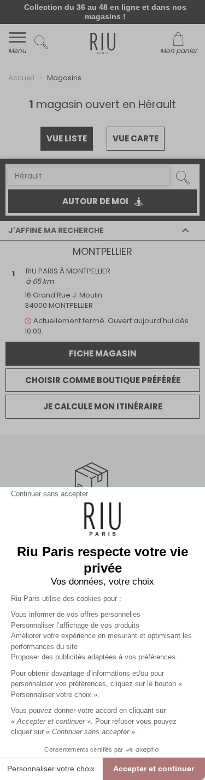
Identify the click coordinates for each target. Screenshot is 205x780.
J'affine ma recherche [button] (56, 231)
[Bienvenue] (103, 45)
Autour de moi (96, 201)
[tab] (102, 231)
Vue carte (136, 138)
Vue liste (66, 138)
